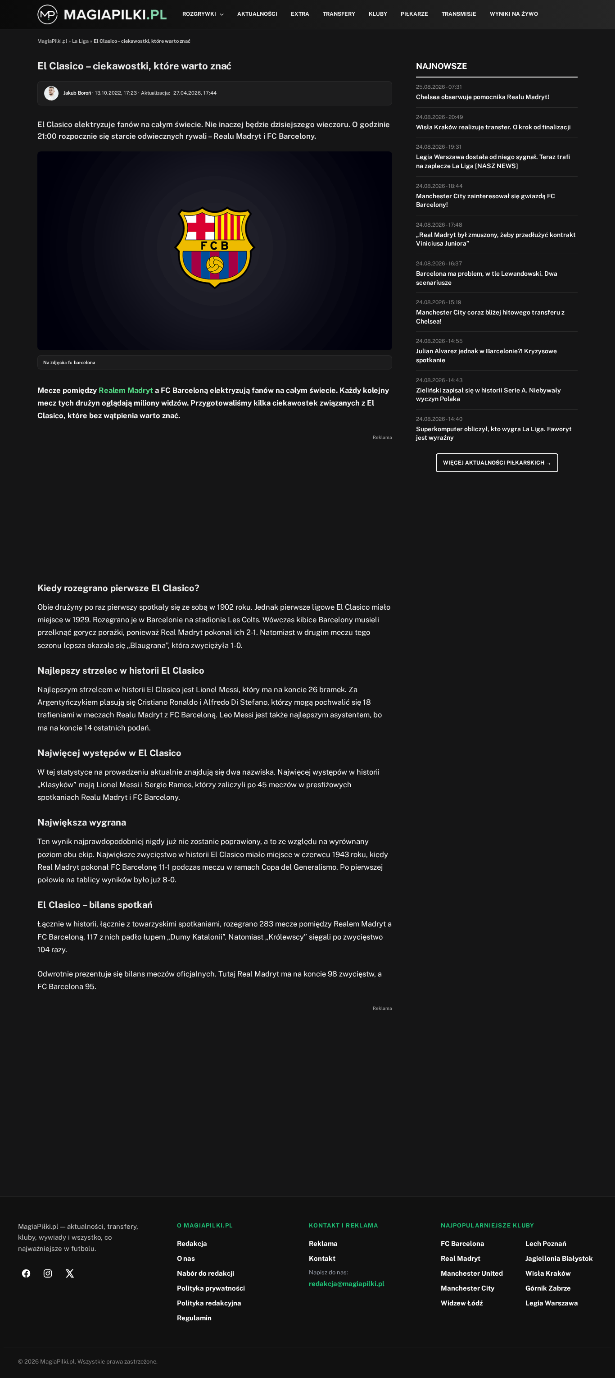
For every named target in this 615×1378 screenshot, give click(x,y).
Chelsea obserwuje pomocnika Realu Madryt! (482, 96)
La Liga (80, 41)
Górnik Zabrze (548, 1288)
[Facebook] (26, 1273)
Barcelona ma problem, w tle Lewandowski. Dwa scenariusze (486, 278)
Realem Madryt (126, 390)
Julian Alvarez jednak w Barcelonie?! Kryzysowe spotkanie (486, 355)
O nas (186, 1258)
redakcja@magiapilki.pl (346, 1283)
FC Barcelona (462, 1243)
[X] (69, 1273)
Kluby (378, 14)
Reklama (323, 1243)
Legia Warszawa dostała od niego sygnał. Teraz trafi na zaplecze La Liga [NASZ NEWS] (493, 161)
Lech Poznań (545, 1243)
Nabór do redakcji (205, 1273)
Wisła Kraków (548, 1273)
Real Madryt (460, 1258)
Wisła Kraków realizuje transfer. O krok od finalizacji (493, 127)
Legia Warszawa (551, 1303)
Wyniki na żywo (514, 14)
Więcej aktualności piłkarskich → (497, 463)
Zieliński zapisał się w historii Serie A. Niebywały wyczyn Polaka (488, 395)
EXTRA (300, 14)
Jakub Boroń (77, 93)
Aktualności (257, 14)
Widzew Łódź (462, 1303)
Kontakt (322, 1258)
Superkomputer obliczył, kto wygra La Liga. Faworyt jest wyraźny (494, 433)
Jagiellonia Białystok (559, 1258)
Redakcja (192, 1243)
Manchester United (472, 1273)
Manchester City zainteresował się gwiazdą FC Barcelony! (485, 200)
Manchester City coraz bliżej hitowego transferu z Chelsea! (490, 317)
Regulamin (194, 1318)
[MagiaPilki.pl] (102, 14)
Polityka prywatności (211, 1288)
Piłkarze (414, 14)
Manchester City (467, 1288)
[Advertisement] (214, 506)
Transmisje (459, 14)
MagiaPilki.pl (52, 41)
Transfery (339, 14)
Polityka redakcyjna (209, 1303)
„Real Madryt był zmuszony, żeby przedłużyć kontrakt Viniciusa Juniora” (496, 239)
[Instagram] (48, 1273)
